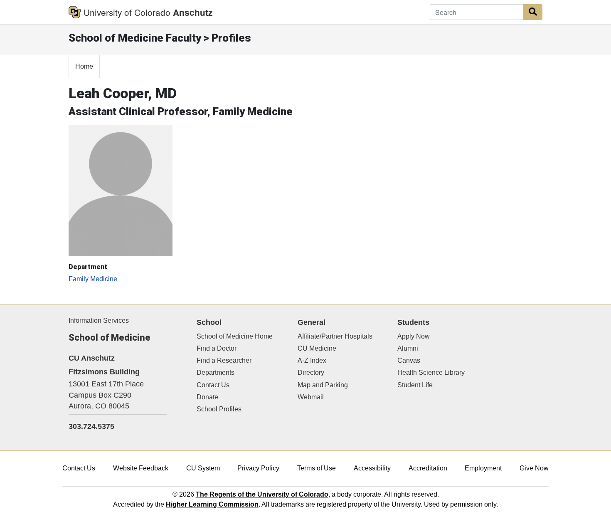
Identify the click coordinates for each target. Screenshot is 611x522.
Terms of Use (316, 468)
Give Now (534, 468)
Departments (215, 372)
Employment (483, 468)
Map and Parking (323, 384)
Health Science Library (431, 372)
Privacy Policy (258, 468)
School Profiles (219, 409)
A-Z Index (312, 360)
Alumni (407, 348)
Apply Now (413, 336)
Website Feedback (140, 468)
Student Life (415, 384)
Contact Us (213, 384)
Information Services (99, 320)
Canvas (408, 360)
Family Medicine (93, 278)
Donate (207, 397)
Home (84, 66)
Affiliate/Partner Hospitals (335, 336)
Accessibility (372, 468)
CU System (203, 468)
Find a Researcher (224, 360)
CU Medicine (317, 348)
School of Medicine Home (235, 336)
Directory (311, 372)
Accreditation (428, 468)
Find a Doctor (217, 348)
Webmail (311, 397)
